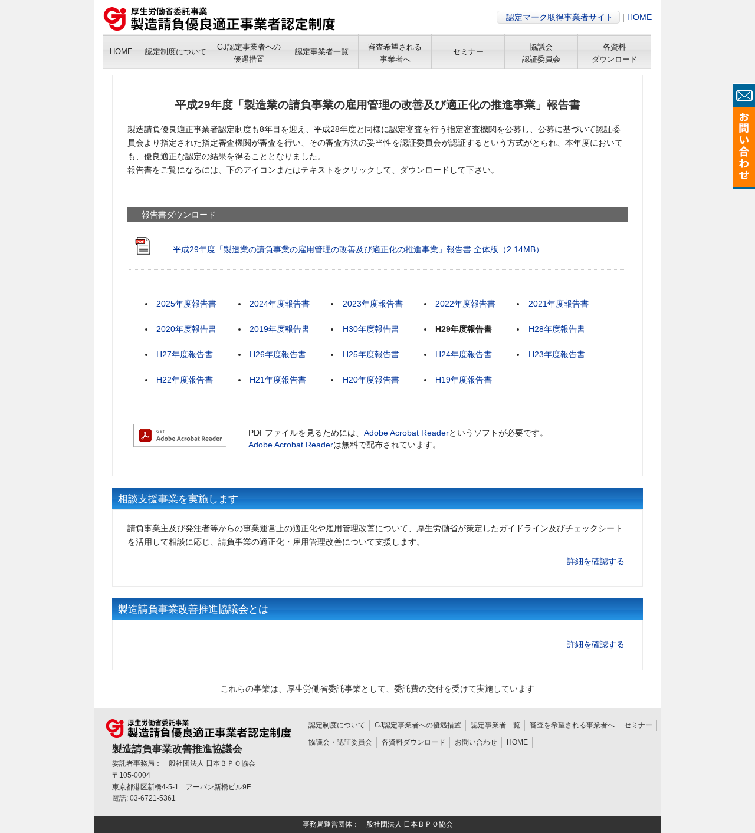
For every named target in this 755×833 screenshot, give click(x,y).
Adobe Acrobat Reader (406, 432)
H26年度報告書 (278, 354)
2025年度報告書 (186, 303)
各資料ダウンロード (413, 742)
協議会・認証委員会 (340, 742)
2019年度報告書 (280, 329)
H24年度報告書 (463, 354)
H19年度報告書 (463, 379)
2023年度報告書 (373, 303)
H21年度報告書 (278, 379)
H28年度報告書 (556, 329)
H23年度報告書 (556, 354)
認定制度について (336, 725)
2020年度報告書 (186, 329)
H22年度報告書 (184, 379)
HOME (639, 17)
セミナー (638, 725)
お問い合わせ (476, 742)
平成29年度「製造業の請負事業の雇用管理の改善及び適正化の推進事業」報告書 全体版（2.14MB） (358, 249)
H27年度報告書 (184, 354)
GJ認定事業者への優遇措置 (418, 725)
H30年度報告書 (371, 329)
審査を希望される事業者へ (572, 725)
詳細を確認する (596, 561)
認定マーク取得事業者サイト (559, 17)
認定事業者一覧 (495, 725)
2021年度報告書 (558, 303)
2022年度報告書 (465, 303)
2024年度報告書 (280, 303)
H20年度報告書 (371, 379)
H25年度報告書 (371, 354)
